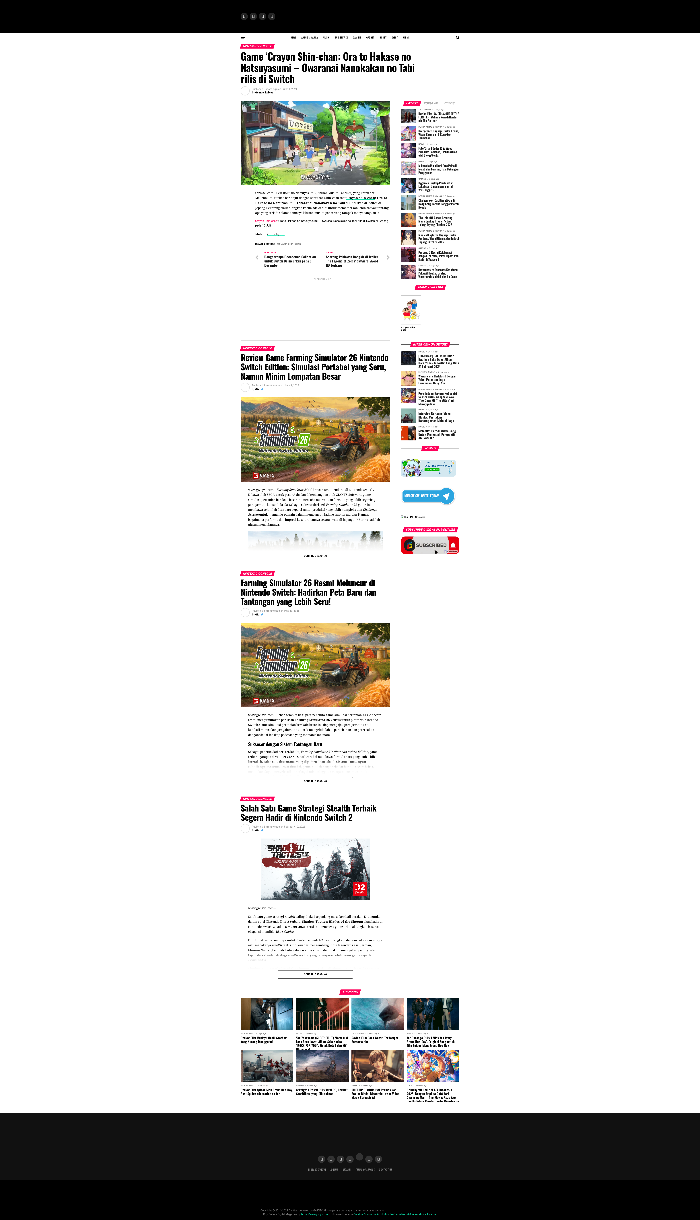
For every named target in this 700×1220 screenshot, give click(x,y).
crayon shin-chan (289, 244)
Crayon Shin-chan (360, 198)
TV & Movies (341, 37)
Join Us (334, 1169)
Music (326, 37)
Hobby (383, 37)
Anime (406, 37)
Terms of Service (365, 1169)
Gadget (370, 37)
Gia (257, 389)
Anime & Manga (309, 37)
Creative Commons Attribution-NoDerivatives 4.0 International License (394, 1214)
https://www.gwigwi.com (315, 1214)
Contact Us (385, 1169)
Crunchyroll (276, 234)
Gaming (357, 37)
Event (395, 37)
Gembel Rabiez (264, 92)
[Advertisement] (322, 306)
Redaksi (347, 1169)
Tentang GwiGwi (317, 1169)
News (293, 37)
